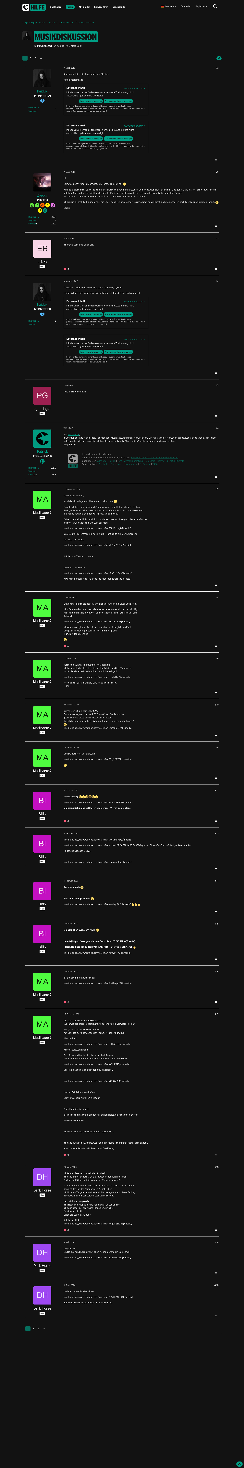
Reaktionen (33, 107)
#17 (217, 1014)
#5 (217, 385)
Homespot (150, 460)
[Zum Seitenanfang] (239, 1464)
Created (102, 464)
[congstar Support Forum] (34, 7)
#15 (217, 923)
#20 (216, 1285)
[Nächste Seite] (41, 58)
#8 (217, 597)
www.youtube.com (133, 88)
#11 (217, 747)
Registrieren (201, 6)
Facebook (116, 464)
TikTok (155, 464)
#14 (217, 880)
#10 (217, 704)
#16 (217, 971)
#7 (217, 489)
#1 (217, 67)
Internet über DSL (166, 460)
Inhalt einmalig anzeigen (91, 101)
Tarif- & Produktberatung (130, 460)
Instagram (130, 464)
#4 (217, 281)
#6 (217, 428)
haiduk (60, 45)
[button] (169, 6)
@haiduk (72, 434)
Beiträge (32, 223)
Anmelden (186, 6)
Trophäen (32, 111)
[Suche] (215, 6)
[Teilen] (219, 58)
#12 (217, 790)
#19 (217, 1242)
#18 (217, 1166)
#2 (217, 172)
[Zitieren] (216, 160)
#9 (217, 658)
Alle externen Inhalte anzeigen (118, 101)
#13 (217, 833)
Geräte (180, 460)
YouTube (144, 464)
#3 (217, 238)
